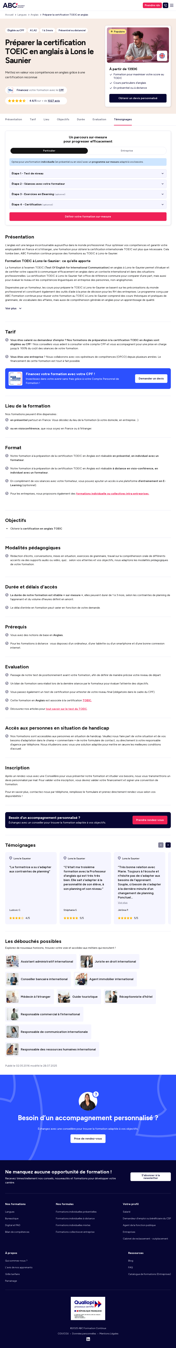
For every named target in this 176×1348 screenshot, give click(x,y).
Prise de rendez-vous (88, 1138)
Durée (81, 119)
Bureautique (11, 1218)
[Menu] (171, 5)
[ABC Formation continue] (14, 5)
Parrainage (11, 1280)
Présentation (13, 119)
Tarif (33, 119)
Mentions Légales (109, 1333)
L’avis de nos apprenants (18, 1267)
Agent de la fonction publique (139, 1225)
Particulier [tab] (49, 150)
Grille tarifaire (12, 1274)
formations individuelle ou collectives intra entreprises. (112, 493)
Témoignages (123, 119)
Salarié (126, 1211)
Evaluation (99, 119)
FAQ (130, 1267)
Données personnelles (84, 1333)
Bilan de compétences (17, 1231)
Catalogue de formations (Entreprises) (149, 1274)
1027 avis (54, 100)
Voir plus (123, 902)
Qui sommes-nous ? (16, 1260)
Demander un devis (151, 378)
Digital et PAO (12, 1225)
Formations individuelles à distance (75, 1218)
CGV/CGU (63, 1333)
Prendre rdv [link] (152, 5)
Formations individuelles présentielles (76, 1211)
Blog (130, 1260)
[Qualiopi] (88, 1319)
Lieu (46, 119)
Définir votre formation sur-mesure (88, 216)
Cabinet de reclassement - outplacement (145, 1238)
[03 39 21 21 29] (165, 5)
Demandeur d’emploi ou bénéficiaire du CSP (147, 1218)
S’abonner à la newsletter (151, 1177)
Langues (9, 1211)
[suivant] (168, 845)
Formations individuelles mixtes (73, 1225)
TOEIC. (87, 700)
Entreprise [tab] (127, 150)
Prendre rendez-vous (150, 820)
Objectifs (63, 119)
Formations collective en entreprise (75, 1231)
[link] (61, 90)
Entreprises (129, 1231)
